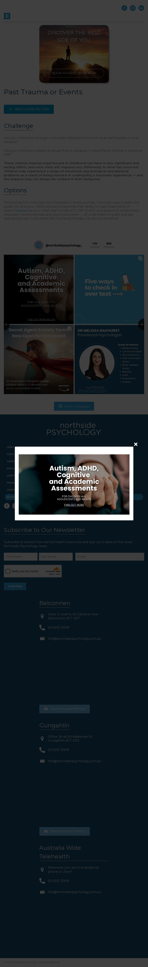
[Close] (135, 444)
